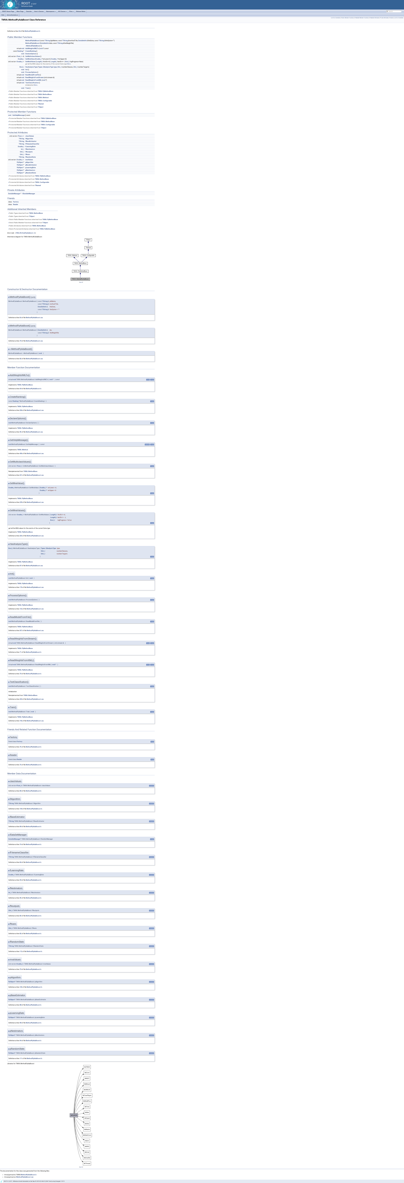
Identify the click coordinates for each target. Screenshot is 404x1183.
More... (69, 64)
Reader (15, 204)
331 (21, 475)
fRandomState (30, 157)
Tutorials (29, 11)
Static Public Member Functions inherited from (33, 219)
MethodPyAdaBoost (12, 15)
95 (20, 432)
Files (71, 12)
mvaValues (29, 160)
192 (21, 721)
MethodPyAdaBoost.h (32, 31)
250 (21, 699)
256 (21, 536)
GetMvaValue (30, 59)
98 (20, 1023)
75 (20, 747)
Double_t (21, 59)
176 (21, 587)
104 (21, 809)
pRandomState (30, 173)
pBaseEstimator (31, 165)
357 (21, 630)
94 (20, 1040)
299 (21, 502)
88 (20, 1005)
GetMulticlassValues (32, 56)
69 (20, 388)
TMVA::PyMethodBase (45, 91)
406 (21, 453)
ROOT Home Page (8, 11)
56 (20, 317)
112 (21, 951)
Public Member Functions (347, 18)
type (55, 67)
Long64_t (39, 61)
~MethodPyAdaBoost (33, 46)
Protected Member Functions (362, 18)
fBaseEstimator (31, 141)
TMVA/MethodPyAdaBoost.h (25, 233)
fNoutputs (29, 152)
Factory (16, 202)
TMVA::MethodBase (45, 94)
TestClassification (32, 83)
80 (20, 791)
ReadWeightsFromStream (34, 77)
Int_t (22, 149)
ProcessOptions (31, 72)
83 (20, 916)
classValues (29, 136)
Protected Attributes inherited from (29, 176)
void (22, 48)
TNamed (41, 104)
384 (21, 410)
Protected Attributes (374, 18)
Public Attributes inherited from (27, 226)
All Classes (62, 12)
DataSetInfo (82, 40)
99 (20, 880)
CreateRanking (30, 51)
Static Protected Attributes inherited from (32, 229)
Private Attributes (384, 18)
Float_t (19, 56)
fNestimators (30, 149)
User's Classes (39, 11)
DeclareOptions (30, 54)
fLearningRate (30, 146)
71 (20, 652)
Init (26, 69)
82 (20, 359)
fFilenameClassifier (32, 144)
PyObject (20, 162)
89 (20, 826)
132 (21, 609)
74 (20, 844)
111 (21, 1058)
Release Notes (80, 11)
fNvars (27, 154)
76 (20, 765)
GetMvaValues (30, 61)
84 (20, 862)
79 (20, 969)
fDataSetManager (28, 193)
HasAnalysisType (31, 67)
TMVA (2, 15)
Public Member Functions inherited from (31, 91)
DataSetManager (14, 193)
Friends (391, 18)
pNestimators (30, 170)
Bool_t (67, 61)
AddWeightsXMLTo (32, 48)
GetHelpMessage (18, 115)
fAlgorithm (29, 138)
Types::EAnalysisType (45, 67)
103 (21, 987)
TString (47, 40)
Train (27, 88)
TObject (40, 107)
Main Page (20, 11)
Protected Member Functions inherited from (32, 118)
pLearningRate (30, 167)
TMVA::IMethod (43, 97)
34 (19, 31)
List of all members (335, 18)
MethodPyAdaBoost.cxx (34, 317)
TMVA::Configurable (45, 101)
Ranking (20, 51)
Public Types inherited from (26, 213)
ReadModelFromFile (32, 75)
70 (20, 341)
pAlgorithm (29, 162)
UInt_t (59, 67)
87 (20, 565)
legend (81, 282)
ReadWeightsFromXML (33, 80)
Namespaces (51, 12)
